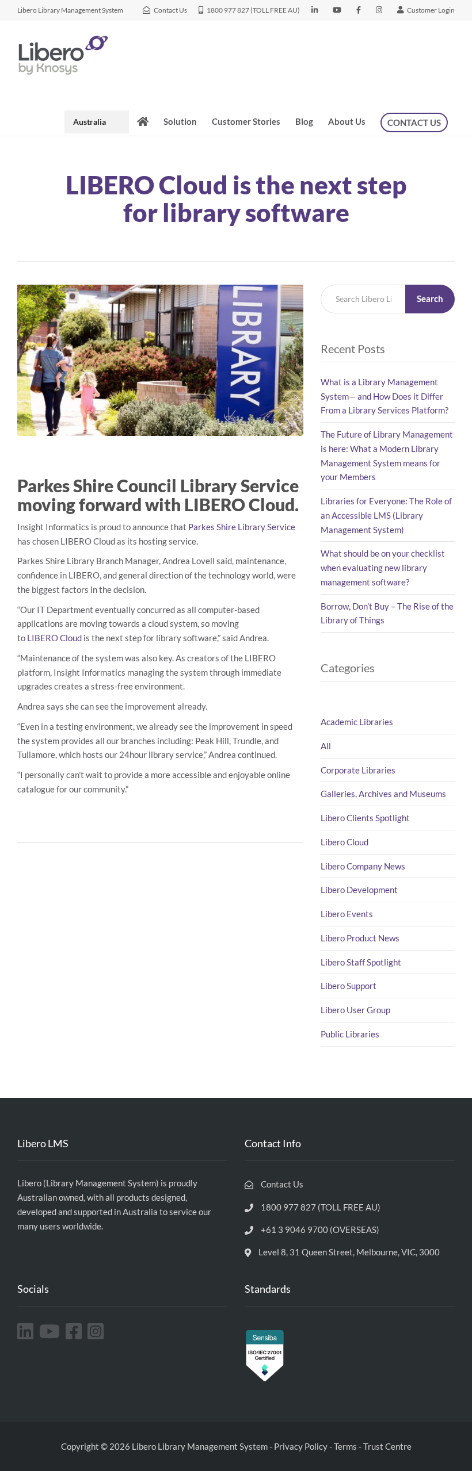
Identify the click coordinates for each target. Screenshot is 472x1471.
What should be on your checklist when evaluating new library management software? (383, 567)
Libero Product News (360, 938)
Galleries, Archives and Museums (383, 793)
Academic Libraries (357, 722)
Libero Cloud (344, 842)
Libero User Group (355, 1010)
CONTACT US (414, 122)
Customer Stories (246, 121)
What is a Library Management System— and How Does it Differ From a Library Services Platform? (385, 396)
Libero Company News (363, 866)
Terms (345, 1446)
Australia (89, 122)
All (326, 746)
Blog (304, 121)
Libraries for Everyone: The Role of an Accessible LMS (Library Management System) (386, 515)
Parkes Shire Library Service (241, 527)
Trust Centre (387, 1446)
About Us (347, 121)
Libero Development (359, 889)
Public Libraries (350, 1034)
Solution (180, 121)
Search (430, 298)
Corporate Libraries (358, 770)
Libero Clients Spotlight (365, 818)
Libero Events (347, 914)
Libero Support (348, 985)
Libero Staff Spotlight (361, 962)
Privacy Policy (301, 1446)
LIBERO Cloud (53, 638)
